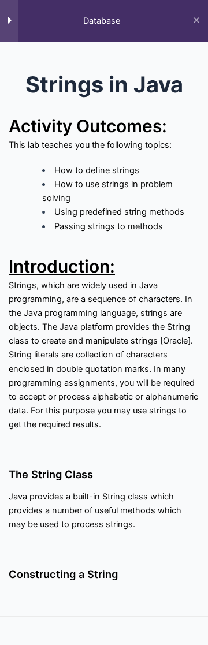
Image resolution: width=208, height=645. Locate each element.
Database (101, 21)
